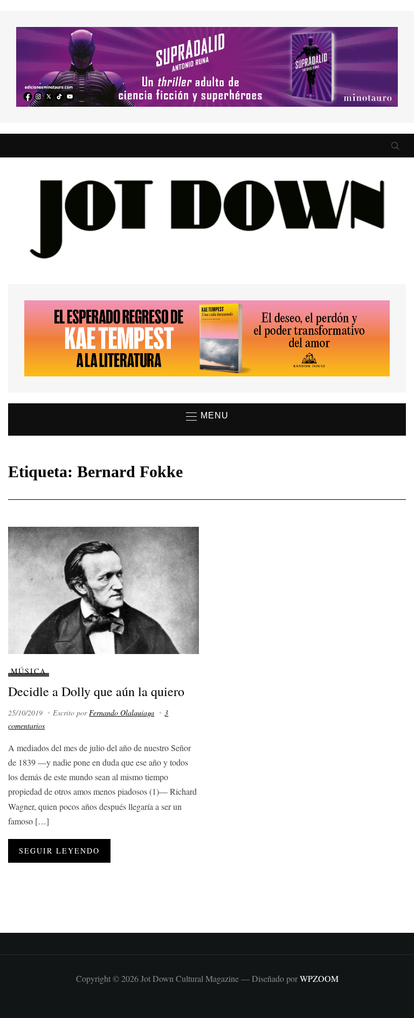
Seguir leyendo (59, 850)
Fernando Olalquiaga (121, 712)
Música (28, 671)
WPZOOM (319, 978)
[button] (207, 416)
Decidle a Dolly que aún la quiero (96, 691)
